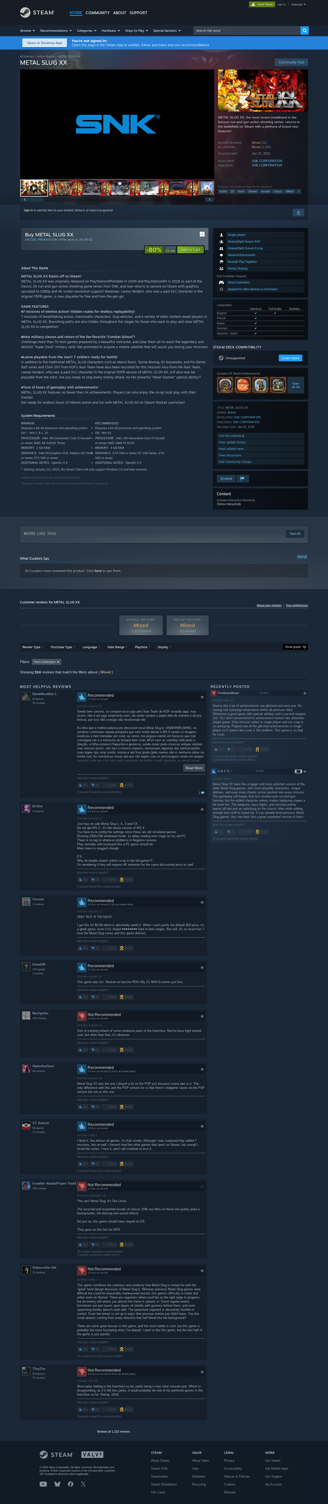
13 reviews (38, 1272)
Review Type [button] (31, 647)
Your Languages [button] (44, 662)
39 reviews (38, 703)
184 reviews (39, 1188)
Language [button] (90, 647)
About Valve (200, 1460)
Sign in (28, 210)
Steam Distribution (164, 1484)
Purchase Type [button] (61, 647)
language (297, 4)
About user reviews (269, 605)
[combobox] (247, 30)
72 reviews (38, 1132)
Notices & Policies (237, 1476)
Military (290, 191)
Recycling (199, 1484)
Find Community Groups (235, 462)
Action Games (46, 56)
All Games (27, 56)
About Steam (160, 1460)
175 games (38, 969)
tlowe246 (38, 964)
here (98, 571)
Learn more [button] (290, 358)
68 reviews (38, 1071)
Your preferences (297, 605)
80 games (38, 698)
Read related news (231, 449)
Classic (277, 191)
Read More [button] (194, 768)
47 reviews (38, 1377)
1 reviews (38, 904)
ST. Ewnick (40, 1123)
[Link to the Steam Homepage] (37, 16)
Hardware (198, 1476)
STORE (76, 12)
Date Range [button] (116, 647)
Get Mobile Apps (276, 1468)
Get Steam (272, 1460)
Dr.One (37, 806)
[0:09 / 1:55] (117, 124)
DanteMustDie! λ (44, 694)
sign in (281, 4)
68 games (38, 1128)
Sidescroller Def (44, 1267)
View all (302, 556)
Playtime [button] (141, 647)
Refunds (230, 1492)
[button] (28, 30)
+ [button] (298, 191)
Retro (241, 191)
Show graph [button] (293, 647)
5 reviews (38, 811)
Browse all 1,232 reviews (113, 1431)
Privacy (229, 1460)
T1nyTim (38, 1369)
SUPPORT (138, 12)
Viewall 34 (296, 385)
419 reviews (39, 1018)
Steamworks (159, 1476)
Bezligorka (40, 1013)
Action (223, 191)
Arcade (265, 191)
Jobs (195, 1468)
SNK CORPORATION (267, 161)
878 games (38, 1373)
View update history (232, 442)
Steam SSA (159, 1468)
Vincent (38, 899)
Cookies (230, 1484)
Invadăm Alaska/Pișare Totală (54, 1183)
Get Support (273, 1476)
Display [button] (163, 647)
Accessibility (233, 1468)
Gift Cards (158, 1492)
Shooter (252, 191)
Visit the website (230, 436)
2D (232, 191)
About (119, 12)
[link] (160, 250)
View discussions (230, 455)
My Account (273, 1484)
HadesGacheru (43, 1066)
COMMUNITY (98, 12)
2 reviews (38, 973)
